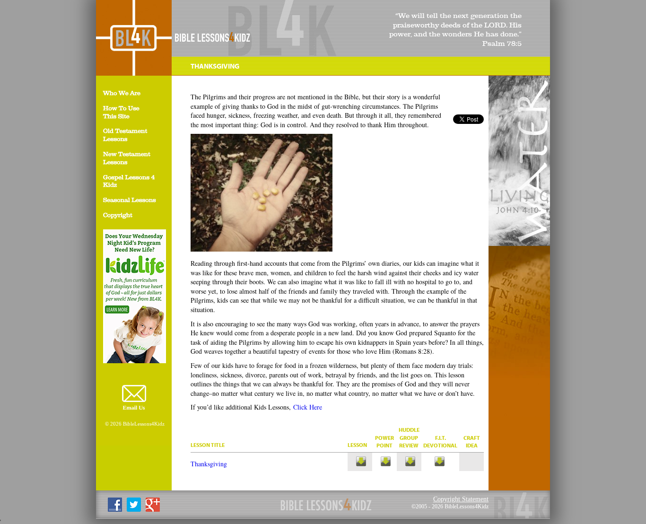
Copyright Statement (461, 499)
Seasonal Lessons (129, 200)
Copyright (117, 215)
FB (115, 505)
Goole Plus (153, 505)
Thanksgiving (209, 463)
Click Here (307, 406)
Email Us (133, 407)
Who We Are (121, 93)
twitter (134, 505)
